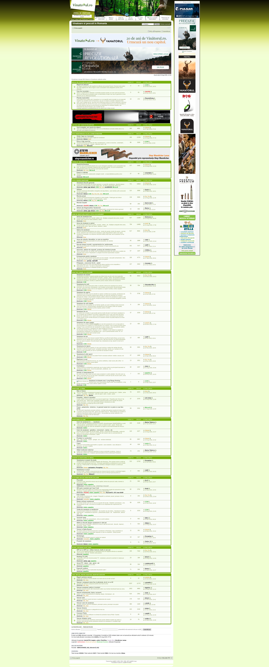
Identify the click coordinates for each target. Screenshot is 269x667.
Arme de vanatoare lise (84, 216)
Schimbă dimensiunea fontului (168, 28)
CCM (146, 85)
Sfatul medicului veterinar (85, 450)
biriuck (86, 139)
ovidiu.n (147, 618)
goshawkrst (91, 467)
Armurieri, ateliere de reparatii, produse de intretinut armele (96, 249)
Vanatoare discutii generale (85, 183)
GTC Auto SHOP (118, 492)
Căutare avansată (165, 24)
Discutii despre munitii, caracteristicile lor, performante (95, 244)
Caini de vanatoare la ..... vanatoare (88, 422)
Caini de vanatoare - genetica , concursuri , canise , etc (94, 430)
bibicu (147, 518)
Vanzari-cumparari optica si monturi (88, 587)
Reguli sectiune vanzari (84, 577)
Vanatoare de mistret (83, 275)
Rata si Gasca (81, 391)
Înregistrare (157, 31)
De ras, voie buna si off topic (81, 547)
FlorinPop (104, 640)
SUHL (146, 593)
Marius (147, 208)
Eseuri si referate (82, 172)
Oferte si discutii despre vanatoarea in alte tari (92, 522)
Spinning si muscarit (103, 486)
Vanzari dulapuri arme (84, 618)
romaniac (86, 499)
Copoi (79, 443)
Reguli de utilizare (83, 84)
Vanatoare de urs (82, 311)
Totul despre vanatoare (80, 180)
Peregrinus (99, 467)
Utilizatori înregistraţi (114, 642)
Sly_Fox (101, 187)
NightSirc (148, 588)
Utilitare (79, 189)
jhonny (147, 568)
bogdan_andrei (95, 640)
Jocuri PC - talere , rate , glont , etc (88, 563)
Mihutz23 (91, 474)
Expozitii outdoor (82, 568)
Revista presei (81, 196)
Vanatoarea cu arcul (83, 470)
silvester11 (93, 647)
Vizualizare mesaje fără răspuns (80, 79)
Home (72, 19)
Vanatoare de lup (82, 336)
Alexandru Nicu (149, 284)
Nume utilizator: (75, 629)
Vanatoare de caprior (83, 292)
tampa (147, 608)
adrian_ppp (87, 187)
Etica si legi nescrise (83, 141)
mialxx (85, 428)
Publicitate (85, 19)
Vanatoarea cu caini (78, 419)
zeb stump (148, 398)
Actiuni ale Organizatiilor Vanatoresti (89, 208)
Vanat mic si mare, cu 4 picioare (82, 272)
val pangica (148, 173)
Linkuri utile (78, 19)
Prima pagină (78, 28)
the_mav (86, 170)
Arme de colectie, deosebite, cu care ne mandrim (93, 239)
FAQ (151, 31)
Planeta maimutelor (83, 98)
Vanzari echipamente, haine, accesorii (89, 592)
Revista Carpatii (82, 202)
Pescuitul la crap (90, 486)
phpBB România (127, 662)
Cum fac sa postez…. (83, 91)
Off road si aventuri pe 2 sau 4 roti (88, 488)
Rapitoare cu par (82, 359)
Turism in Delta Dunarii (84, 529)
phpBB (114, 661)
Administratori (81, 642)
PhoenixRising (149, 98)
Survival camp (81, 517)
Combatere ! (81, 366)
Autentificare (166, 31)
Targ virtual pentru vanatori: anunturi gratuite (88, 574)
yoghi (146, 245)
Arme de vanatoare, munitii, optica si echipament (88, 214)
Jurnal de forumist (83, 164)
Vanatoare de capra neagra (85, 322)
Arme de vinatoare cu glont (85, 223)
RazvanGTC (109, 492)
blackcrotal (148, 203)
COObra (147, 250)
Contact (91, 19)
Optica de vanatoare (83, 230)
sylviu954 (148, 582)
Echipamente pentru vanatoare (87, 256)
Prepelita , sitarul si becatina (86, 397)
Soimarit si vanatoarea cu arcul (83, 457)
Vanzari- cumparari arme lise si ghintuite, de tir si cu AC (95, 582)
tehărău (147, 323)
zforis (146, 366)
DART (147, 223)
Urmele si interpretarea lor (85, 372)
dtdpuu (147, 523)
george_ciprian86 (92, 261)
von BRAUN (108, 187)
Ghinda (147, 127)
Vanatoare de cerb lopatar (85, 303)
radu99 (147, 613)
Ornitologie (80, 536)
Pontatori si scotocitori (84, 438)
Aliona (123, 653)
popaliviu (147, 373)
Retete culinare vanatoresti (85, 501)
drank (146, 488)
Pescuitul (80, 480)
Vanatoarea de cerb (83, 284)
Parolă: (99, 629)
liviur (89, 139)
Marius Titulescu (150, 422)
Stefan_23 (148, 541)
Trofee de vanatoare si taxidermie (87, 509)
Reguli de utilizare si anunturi (82, 82)
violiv (146, 240)
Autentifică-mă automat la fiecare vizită (130, 629)
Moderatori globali (91, 642)
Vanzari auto (81, 597)
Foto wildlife (81, 495)
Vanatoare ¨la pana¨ (78, 388)
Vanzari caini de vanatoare (85, 603)
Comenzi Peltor (82, 613)
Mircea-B (92, 170)
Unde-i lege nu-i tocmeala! (85, 136)
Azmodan (148, 263)
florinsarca (148, 217)
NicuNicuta (118, 640)
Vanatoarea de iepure (83, 346)
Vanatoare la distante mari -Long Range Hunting (104, 380)
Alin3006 (147, 91)
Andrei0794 (87, 640)
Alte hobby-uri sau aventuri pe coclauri (85, 477)
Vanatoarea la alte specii (84, 354)
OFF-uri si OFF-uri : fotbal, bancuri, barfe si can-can (93, 550)
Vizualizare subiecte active (98, 79)
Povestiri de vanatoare (84, 541)
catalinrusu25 (149, 563)
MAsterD (89, 145)
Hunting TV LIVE (82, 556)
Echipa (159, 658)
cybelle (147, 603)
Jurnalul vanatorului (79, 162)
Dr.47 (146, 480)
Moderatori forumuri (102, 642)
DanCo (147, 189)
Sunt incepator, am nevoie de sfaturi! (89, 127)
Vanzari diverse (82, 608)
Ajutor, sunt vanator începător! (83, 125)
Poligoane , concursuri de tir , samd (88, 263)
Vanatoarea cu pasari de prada (86, 460)
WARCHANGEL (81, 647)
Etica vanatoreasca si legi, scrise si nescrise (87, 133)
